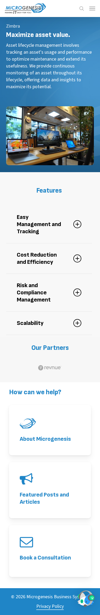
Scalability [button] (30, 323)
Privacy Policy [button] (50, 606)
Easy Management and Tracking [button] (39, 224)
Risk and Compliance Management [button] (34, 292)
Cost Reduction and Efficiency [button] (37, 258)
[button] (92, 8)
